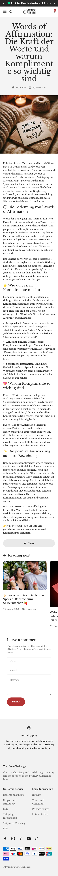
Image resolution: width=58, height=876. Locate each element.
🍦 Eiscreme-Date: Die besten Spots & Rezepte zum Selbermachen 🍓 (23, 599)
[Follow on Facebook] (5, 838)
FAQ (5, 809)
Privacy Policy (23, 649)
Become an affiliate (13, 794)
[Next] (54, 3)
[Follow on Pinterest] (21, 838)
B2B (5, 828)
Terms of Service (42, 649)
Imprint (36, 794)
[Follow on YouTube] (29, 838)
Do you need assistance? (10, 802)
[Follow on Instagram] (13, 838)
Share (31, 543)
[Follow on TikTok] (37, 838)
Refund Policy (40, 814)
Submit (16, 701)
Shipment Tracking (14, 823)
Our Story (18, 772)
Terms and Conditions (38, 802)
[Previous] (3, 3)
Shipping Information (10, 816)
